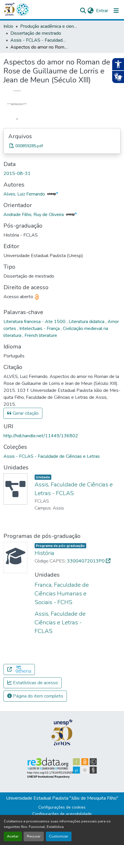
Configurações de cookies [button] (62, 807)
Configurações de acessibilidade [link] (62, 814)
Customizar (58, 836)
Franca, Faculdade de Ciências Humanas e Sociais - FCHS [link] (62, 593)
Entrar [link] (102, 11)
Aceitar (13, 836)
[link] (62, 145)
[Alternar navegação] (116, 10)
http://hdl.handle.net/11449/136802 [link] (40, 436)
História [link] (44, 553)
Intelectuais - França (40, 328)
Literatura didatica (87, 321)
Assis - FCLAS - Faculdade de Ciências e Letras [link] (39, 40)
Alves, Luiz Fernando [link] (24, 194)
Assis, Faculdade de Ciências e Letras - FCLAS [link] (60, 622)
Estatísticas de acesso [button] (35, 683)
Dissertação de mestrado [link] (35, 33)
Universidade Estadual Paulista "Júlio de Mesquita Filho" (62, 798)
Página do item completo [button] (37, 696)
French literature (41, 335)
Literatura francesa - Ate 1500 (35, 321)
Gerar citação (25, 413)
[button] (22, 9)
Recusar (34, 836)
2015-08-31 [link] (17, 173)
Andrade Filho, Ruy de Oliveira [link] (34, 214)
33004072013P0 (86, 561)
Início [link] (8, 26)
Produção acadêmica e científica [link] (49, 26)
